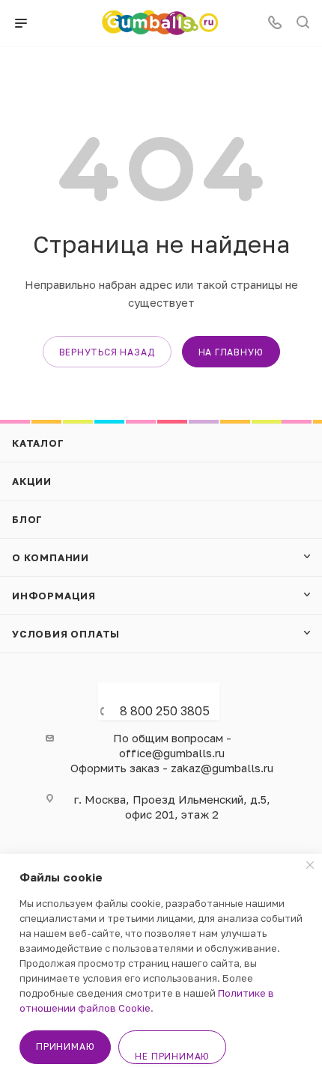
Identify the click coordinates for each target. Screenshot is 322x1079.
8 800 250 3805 (165, 711)
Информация (54, 596)
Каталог (38, 443)
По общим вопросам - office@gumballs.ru (172, 745)
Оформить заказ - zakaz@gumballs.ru (171, 767)
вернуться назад (107, 352)
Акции (32, 481)
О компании (50, 557)
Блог (27, 519)
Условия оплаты (66, 634)
